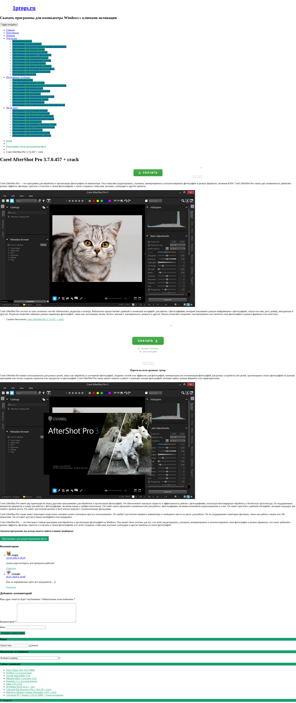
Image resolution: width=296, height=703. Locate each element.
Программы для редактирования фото (26, 146)
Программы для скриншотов (27, 130)
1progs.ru (24, 8)
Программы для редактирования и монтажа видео (38, 105)
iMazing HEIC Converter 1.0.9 (21, 678)
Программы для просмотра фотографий (33, 119)
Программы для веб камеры (27, 44)
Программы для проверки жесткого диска (34, 124)
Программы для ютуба (24, 74)
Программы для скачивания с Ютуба (31, 60)
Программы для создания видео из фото (33, 69)
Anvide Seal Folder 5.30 (18, 675)
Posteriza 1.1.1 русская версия (21, 681)
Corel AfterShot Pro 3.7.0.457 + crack (45, 319)
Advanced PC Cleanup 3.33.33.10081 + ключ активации (34, 695)
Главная (10, 30)
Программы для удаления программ (31, 91)
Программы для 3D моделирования (31, 113)
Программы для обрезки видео (28, 49)
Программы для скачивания (27, 121)
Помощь (10, 35)
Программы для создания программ (31, 132)
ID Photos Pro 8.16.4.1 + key (20, 686)
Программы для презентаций (27, 88)
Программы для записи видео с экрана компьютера (39, 46)
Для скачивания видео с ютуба (28, 82)
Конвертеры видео (22, 41)
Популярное (12, 32)
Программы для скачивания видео (30, 57)
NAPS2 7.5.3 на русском (19, 673)
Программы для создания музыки (30, 110)
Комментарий (8, 621)
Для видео (11, 38)
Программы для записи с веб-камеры (31, 55)
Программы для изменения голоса (30, 99)
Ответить (11, 568)
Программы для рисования (26, 94)
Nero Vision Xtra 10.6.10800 (20, 670)
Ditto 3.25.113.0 (14, 684)
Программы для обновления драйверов (33, 116)
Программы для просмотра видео (29, 52)
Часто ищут (12, 107)
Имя (2, 627)
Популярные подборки (18, 77)
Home (9, 140)
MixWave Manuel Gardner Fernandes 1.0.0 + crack (31, 692)
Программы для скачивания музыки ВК (33, 96)
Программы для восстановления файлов (33, 127)
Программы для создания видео (29, 63)
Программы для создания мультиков (31, 71)
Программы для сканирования (28, 102)
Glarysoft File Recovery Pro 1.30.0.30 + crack (28, 689)
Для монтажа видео (22, 80)
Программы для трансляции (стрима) (31, 66)
